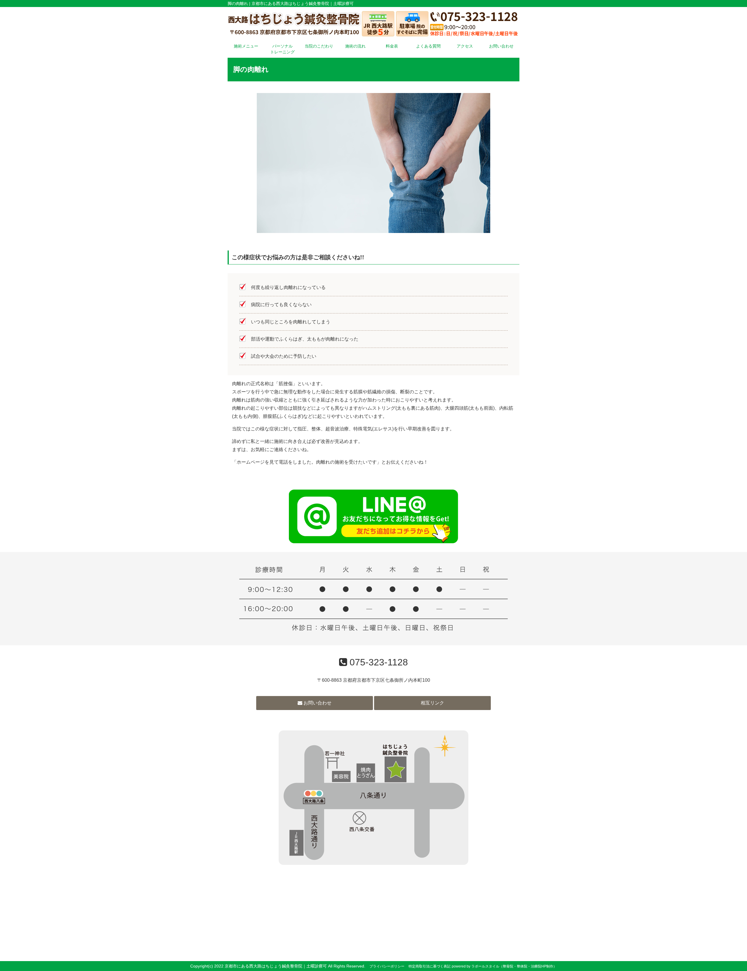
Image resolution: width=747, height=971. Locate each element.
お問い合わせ (501, 46)
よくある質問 (428, 46)
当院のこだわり (319, 46)
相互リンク (432, 702)
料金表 (392, 46)
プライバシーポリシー (386, 966)
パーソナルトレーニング (282, 49)
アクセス (465, 46)
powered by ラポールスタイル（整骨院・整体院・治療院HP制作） (504, 966)
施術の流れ (355, 46)
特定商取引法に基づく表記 (430, 966)
